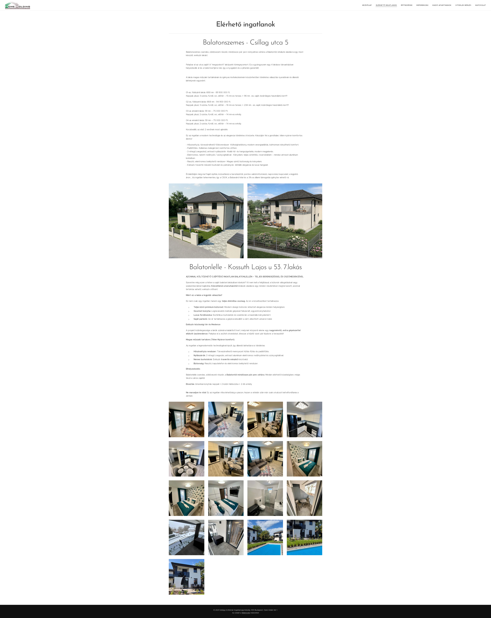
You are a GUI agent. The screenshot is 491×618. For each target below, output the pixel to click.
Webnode (246, 613)
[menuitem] (368, 5)
